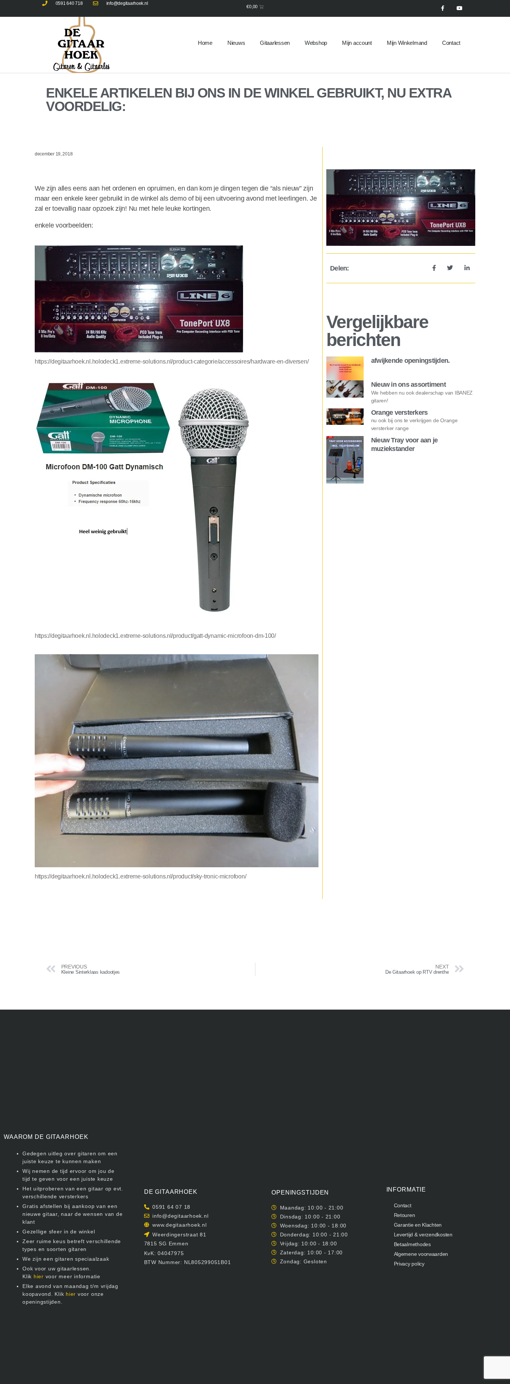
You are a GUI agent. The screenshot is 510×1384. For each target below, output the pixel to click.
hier (39, 1276)
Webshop (316, 43)
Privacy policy (409, 1264)
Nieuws (236, 43)
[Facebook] (442, 8)
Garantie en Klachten (418, 1225)
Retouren (404, 1215)
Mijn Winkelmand (407, 43)
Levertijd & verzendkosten (423, 1235)
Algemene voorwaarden (421, 1254)
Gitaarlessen (275, 43)
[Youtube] (459, 8)
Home (205, 43)
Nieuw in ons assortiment (408, 384)
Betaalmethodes (412, 1244)
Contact (451, 43)
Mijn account (357, 43)
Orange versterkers (399, 412)
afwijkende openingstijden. (410, 360)
